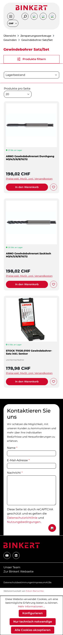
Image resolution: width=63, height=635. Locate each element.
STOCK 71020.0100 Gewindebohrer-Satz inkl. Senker (29, 352)
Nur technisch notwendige (32, 621)
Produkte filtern (34, 59)
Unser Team (12, 567)
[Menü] (10, 16)
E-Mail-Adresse (18, 460)
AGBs (48, 582)
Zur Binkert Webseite (19, 571)
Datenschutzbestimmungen (18, 582)
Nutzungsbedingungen (24, 522)
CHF (11, 23)
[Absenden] (52, 528)
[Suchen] (25, 16)
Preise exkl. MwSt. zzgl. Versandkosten (29, 178)
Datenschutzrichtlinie (22, 517)
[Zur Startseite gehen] (31, 7)
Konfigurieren (32, 613)
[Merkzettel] (43, 16)
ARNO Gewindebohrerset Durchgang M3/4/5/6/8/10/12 (30, 158)
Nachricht (15, 472)
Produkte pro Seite (17, 88)
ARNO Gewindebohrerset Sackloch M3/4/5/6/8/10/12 (28, 255)
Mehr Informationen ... (31, 606)
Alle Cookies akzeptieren (33, 630)
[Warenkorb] (52, 16)
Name (12, 447)
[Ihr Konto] (34, 16)
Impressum (39, 582)
